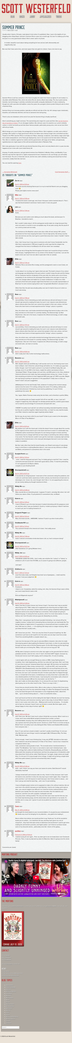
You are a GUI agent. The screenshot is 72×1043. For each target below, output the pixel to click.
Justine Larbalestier (17, 906)
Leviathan (9, 993)
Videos (59, 16)
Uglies (8, 1014)
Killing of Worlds (11, 991)
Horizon (8, 989)
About (32, 16)
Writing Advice (10, 1019)
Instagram (8, 957)
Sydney (8, 1010)
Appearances (45, 16)
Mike (16, 195)
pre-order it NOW (51, 906)
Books (21, 16)
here (19, 163)
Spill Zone (9, 1008)
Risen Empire (10, 1004)
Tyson (17, 806)
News (7, 1000)
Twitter (8, 955)
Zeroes (8, 1021)
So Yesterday (10, 1006)
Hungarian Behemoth (9, 172)
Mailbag (8, 996)
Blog (12, 16)
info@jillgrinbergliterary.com (10, 975)
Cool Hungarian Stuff (62, 172)
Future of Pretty (11, 987)
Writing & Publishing (12, 1017)
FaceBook (8, 960)
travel (7, 1012)
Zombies (8, 1023)
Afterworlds (9, 985)
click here (9, 964)
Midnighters (9, 998)
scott (16, 30)
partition (18, 831)
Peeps (8, 1002)
